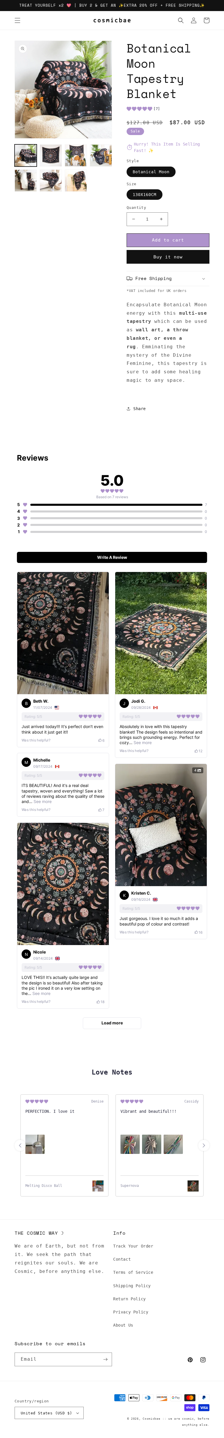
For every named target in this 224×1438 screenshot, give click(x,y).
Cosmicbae (151, 1418)
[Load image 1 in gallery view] (26, 155)
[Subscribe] (105, 1359)
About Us (123, 1325)
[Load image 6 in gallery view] (51, 180)
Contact (122, 1259)
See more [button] (142, 742)
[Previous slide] (20, 1145)
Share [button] (139, 408)
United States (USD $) (46, 1413)
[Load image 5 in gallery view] (26, 180)
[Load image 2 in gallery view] (51, 155)
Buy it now (168, 257)
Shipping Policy (132, 1285)
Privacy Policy (130, 1312)
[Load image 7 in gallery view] (76, 180)
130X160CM (144, 194)
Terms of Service (133, 1272)
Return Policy (129, 1299)
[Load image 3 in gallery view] (76, 155)
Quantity (136, 207)
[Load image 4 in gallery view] (101, 155)
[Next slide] (203, 1145)
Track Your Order (133, 1246)
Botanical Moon (151, 171)
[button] (17, 20)
